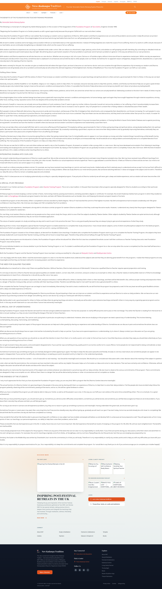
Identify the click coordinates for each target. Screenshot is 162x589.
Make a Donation (45, 572)
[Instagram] (87, 570)
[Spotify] (79, 570)
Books (113, 536)
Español (116, 1)
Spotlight (43, 12)
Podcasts (52, 12)
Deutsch (110, 1)
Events (35, 12)
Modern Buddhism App (108, 573)
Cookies (114, 583)
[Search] (135, 7)
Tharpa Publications (107, 576)
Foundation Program (83, 27)
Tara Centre (96, 27)
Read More (40, 518)
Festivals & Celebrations (91, 532)
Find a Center (132, 12)
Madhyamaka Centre (104, 253)
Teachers (69, 536)
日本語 (135, 1)
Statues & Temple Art (91, 536)
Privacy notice (106, 583)
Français (104, 1)
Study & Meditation (69, 532)
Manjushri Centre (87, 253)
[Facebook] (75, 570)
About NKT (47, 532)
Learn (61, 12)
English (98, 1)
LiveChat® (47, 585)
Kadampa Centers (107, 562)
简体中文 (129, 1)
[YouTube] (83, 570)
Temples (113, 532)
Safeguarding (121, 583)
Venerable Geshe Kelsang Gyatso (13, 22)
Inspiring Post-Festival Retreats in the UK (56, 497)
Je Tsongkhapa (13, 196)
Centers (47, 536)
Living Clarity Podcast (96, 459)
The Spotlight (42, 459)
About (28, 12)
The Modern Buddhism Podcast (99, 478)
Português (122, 1)
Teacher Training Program (52, 187)
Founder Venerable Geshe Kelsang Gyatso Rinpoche (84, 7)
